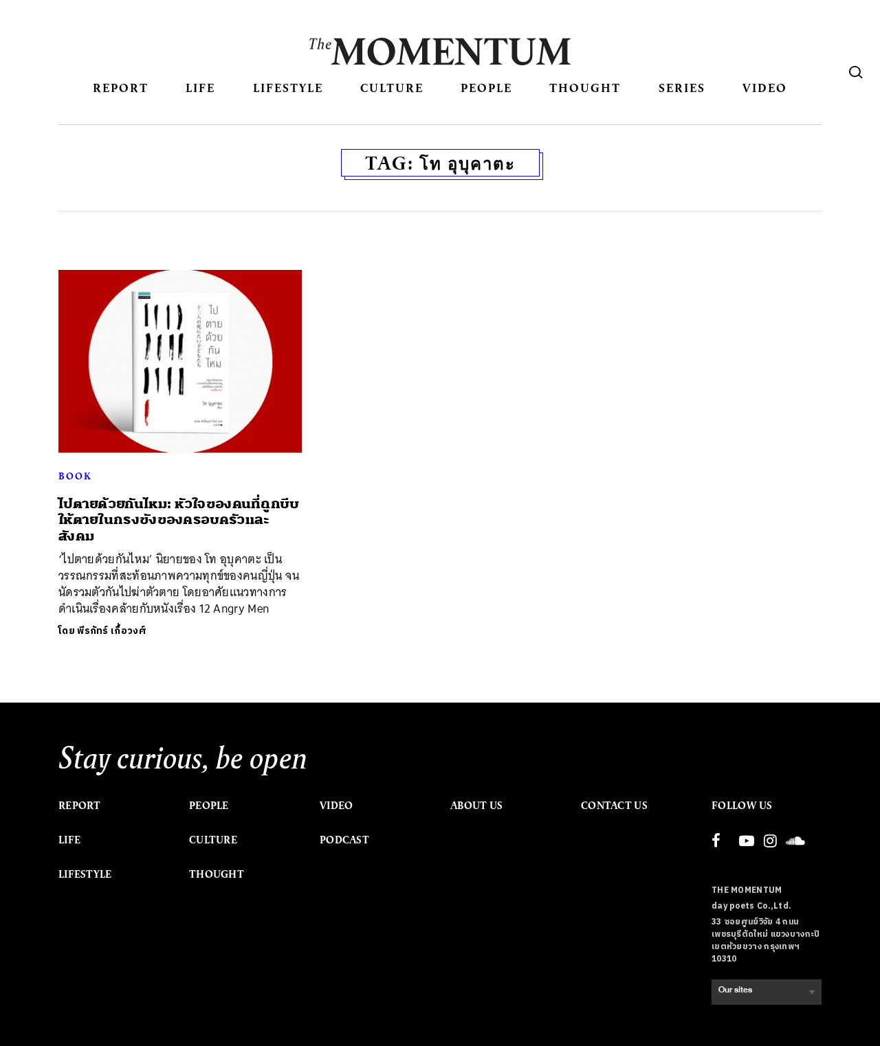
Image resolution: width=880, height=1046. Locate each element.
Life (200, 87)
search (856, 72)
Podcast (344, 840)
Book (74, 476)
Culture (392, 87)
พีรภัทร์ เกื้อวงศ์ (111, 631)
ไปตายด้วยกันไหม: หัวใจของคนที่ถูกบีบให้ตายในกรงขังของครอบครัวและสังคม (179, 520)
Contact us (614, 805)
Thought (585, 87)
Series (682, 87)
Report (120, 87)
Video (764, 87)
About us (476, 805)
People (486, 87)
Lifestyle (288, 87)
